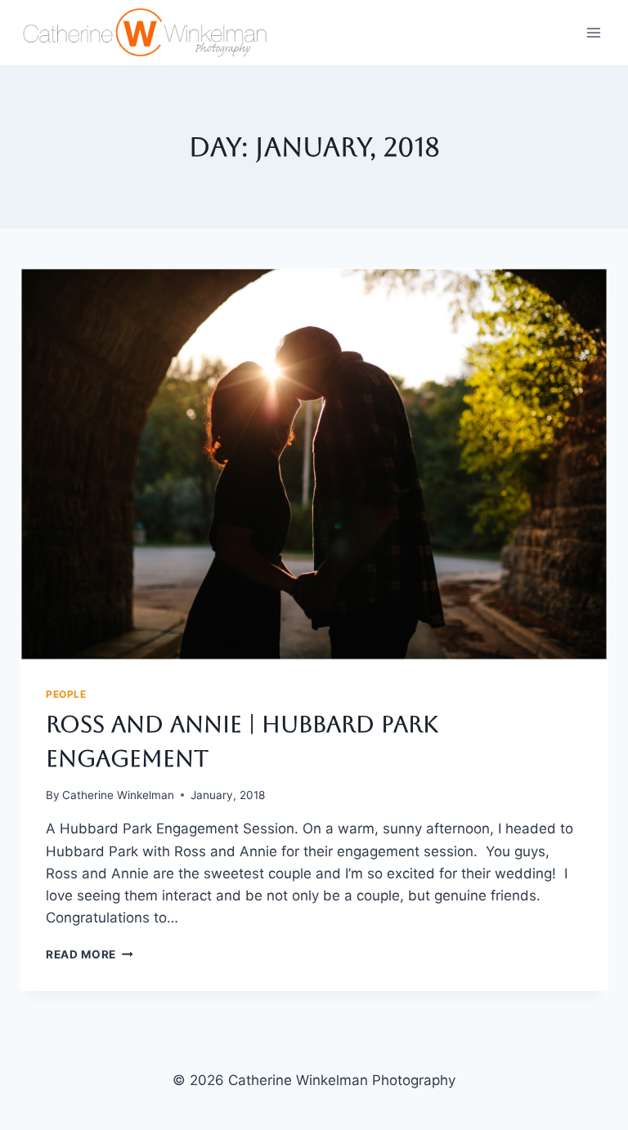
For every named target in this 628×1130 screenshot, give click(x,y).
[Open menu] (593, 32)
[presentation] (314, 464)
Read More (89, 954)
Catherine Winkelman (118, 795)
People (66, 694)
